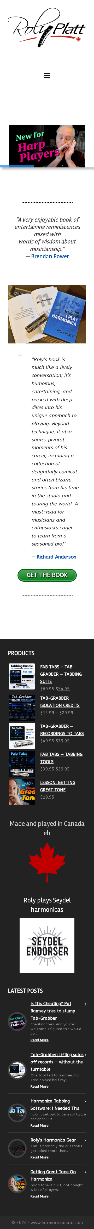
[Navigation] (47, 76)
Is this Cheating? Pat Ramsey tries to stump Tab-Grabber (53, 1011)
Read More (40, 1040)
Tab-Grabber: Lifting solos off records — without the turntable (57, 1062)
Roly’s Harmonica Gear (53, 1140)
